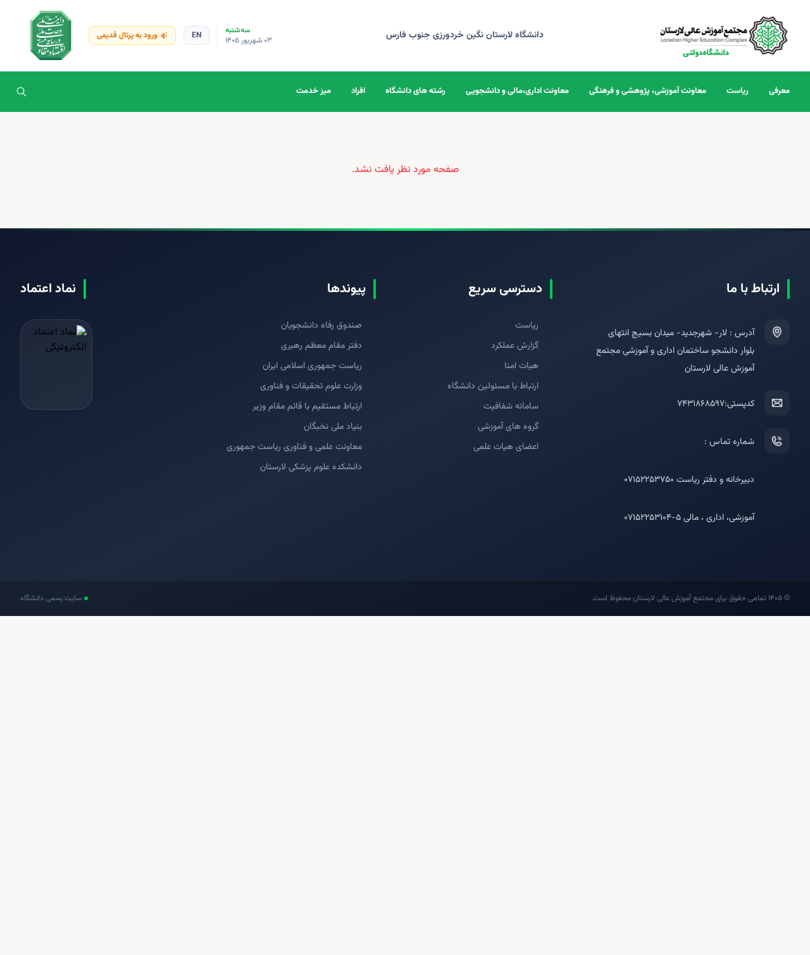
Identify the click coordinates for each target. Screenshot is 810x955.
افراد (358, 91)
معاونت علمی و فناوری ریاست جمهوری (294, 447)
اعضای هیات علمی (506, 447)
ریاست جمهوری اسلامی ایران (312, 366)
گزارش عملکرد (515, 346)
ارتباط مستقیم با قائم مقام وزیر (307, 406)
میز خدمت (313, 91)
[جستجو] (21, 91)
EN (196, 35)
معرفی (779, 91)
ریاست (737, 91)
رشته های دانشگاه (415, 91)
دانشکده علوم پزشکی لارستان (311, 467)
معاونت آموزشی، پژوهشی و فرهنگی (647, 91)
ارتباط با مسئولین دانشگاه (493, 386)
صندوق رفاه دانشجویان (321, 325)
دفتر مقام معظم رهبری (321, 346)
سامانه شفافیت (511, 406)
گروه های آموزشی (508, 427)
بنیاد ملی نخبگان (333, 427)
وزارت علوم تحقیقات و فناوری (311, 386)
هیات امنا (521, 366)
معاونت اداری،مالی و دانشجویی (517, 91)
